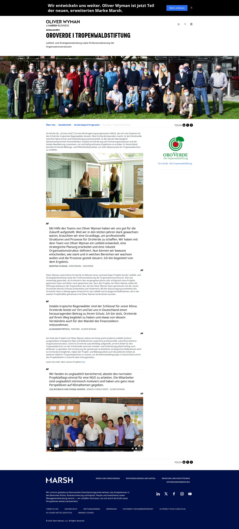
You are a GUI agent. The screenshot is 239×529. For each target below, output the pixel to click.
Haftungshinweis (91, 509)
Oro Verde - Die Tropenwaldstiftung (175, 163)
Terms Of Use (52, 509)
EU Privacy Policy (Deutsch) (172, 509)
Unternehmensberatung (178, 482)
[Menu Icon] (191, 24)
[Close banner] (191, 8)
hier (83, 362)
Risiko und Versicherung (108, 478)
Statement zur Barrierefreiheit (138, 509)
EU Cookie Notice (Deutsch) (59, 512)
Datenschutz (71, 509)
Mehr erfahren (176, 7)
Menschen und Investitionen (176, 478)
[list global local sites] (178, 24)
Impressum (111, 509)
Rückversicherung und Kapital (141, 478)
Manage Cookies (86, 512)
